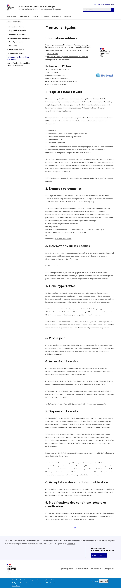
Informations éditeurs (15, 27)
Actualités (67, 16)
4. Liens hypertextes (14, 42)
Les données (45, 16)
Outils (34, 16)
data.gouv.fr (109, 569)
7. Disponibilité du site (15, 53)
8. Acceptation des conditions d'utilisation (18, 58)
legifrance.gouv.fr (66, 569)
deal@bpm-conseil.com (63, 239)
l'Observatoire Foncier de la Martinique (37, 6)
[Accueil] (10, 8)
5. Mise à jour (12, 46)
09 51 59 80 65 (52, 72)
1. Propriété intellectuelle (16, 30)
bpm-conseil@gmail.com (56, 75)
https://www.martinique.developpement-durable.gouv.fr (67, 56)
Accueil (9, 21)
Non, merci (104, 581)
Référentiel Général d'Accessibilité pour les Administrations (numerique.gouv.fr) (77, 404)
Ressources (55, 16)
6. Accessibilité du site (15, 49)
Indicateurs (23, 16)
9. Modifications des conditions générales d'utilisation (18, 64)
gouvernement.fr (81, 569)
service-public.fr (95, 569)
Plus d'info (16, 586)
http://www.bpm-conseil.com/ (58, 78)
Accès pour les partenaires (105, 4)
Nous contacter (98, 555)
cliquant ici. (71, 544)
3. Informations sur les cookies (18, 38)
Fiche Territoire (12, 16)
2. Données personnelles (16, 34)
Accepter (94, 581)
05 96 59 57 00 (52, 53)
